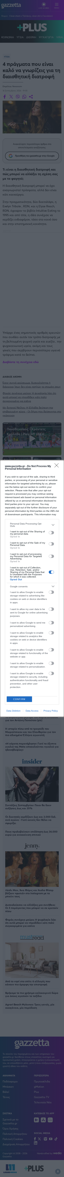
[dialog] (32, 588)
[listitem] (32, 525)
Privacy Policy (50, 710)
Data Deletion (13, 710)
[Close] (57, 466)
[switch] (51, 532)
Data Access (32, 710)
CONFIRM (19, 699)
